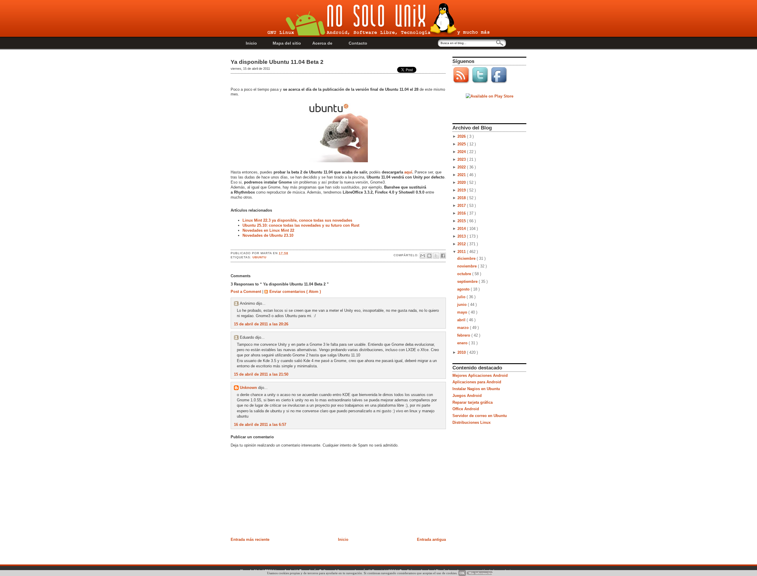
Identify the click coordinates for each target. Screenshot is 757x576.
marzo (463, 327)
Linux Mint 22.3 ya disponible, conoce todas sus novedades (297, 220)
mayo (462, 312)
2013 (462, 236)
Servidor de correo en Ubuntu (479, 415)
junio (462, 304)
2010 (462, 352)
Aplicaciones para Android (476, 382)
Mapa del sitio (287, 43)
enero (463, 343)
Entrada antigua (431, 539)
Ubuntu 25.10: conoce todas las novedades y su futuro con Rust (300, 225)
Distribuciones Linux (471, 422)
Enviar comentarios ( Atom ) (295, 291)
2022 (462, 167)
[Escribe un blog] (429, 256)
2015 (462, 221)
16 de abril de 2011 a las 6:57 (260, 424)
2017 (462, 205)
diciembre (467, 258)
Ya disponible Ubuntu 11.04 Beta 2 (277, 62)
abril (462, 320)
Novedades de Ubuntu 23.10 (267, 235)
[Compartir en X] (436, 256)
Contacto (358, 43)
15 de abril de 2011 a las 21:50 (261, 374)
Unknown (249, 387)
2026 (462, 136)
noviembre (467, 266)
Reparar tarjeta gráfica (472, 402)
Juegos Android (467, 395)
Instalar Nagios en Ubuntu (476, 389)
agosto (464, 289)
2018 (462, 198)
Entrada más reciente (250, 539)
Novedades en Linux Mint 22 (268, 230)
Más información (480, 573)
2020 (462, 182)
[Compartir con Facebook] (443, 256)
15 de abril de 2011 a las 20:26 (261, 324)
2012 (462, 244)
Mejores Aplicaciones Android (480, 375)
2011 (462, 251)
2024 (462, 152)
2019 (462, 190)
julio (462, 297)
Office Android (465, 409)
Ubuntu (259, 257)
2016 (462, 213)
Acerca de (322, 43)
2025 (462, 144)
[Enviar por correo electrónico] (423, 256)
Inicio (251, 43)
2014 (462, 228)
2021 (462, 175)
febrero (464, 335)
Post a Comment (246, 291)
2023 (462, 159)
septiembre (468, 281)
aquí (408, 172)
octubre (464, 274)
